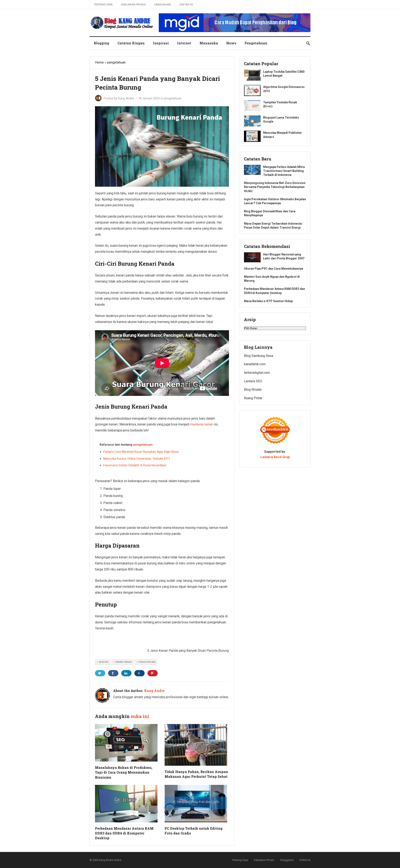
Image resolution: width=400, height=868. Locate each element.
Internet (184, 43)
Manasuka (209, 43)
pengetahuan (116, 62)
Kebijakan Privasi (133, 4)
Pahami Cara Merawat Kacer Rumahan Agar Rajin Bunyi (141, 452)
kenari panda (123, 662)
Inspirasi (161, 43)
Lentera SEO (253, 381)
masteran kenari (201, 424)
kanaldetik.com (255, 364)
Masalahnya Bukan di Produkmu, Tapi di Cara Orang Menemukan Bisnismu (123, 772)
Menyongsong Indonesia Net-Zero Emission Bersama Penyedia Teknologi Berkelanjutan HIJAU (274, 187)
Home (99, 62)
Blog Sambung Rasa (258, 356)
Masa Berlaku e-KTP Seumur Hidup (268, 301)
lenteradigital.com (257, 373)
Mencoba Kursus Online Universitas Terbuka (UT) (136, 458)
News (231, 43)
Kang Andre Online (110, 860)
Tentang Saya (103, 4)
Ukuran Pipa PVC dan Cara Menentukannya (273, 268)
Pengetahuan (256, 43)
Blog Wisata (252, 389)
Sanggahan (162, 4)
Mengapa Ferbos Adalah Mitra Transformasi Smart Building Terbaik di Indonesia (284, 170)
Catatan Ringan (131, 43)
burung (104, 662)
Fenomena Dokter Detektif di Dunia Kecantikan (134, 465)
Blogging (101, 43)
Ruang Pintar (253, 398)
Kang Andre (126, 98)
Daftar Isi (186, 4)
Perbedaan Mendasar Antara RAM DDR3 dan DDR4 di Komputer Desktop (124, 833)
